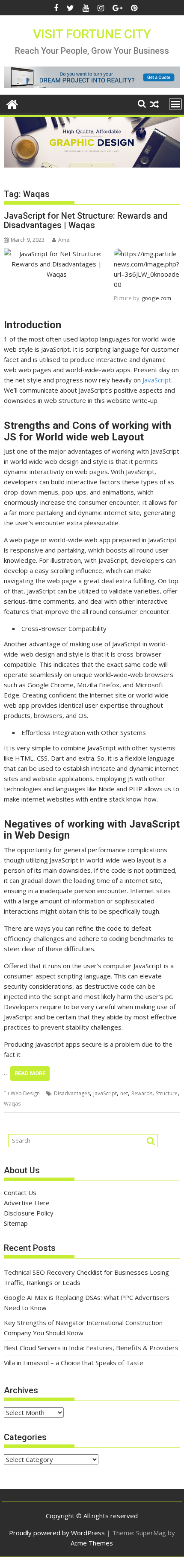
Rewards (141, 1093)
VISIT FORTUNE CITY (92, 33)
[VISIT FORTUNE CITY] (12, 103)
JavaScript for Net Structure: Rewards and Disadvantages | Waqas (86, 220)
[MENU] (175, 104)
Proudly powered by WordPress (57, 1532)
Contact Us (20, 1192)
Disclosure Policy (28, 1213)
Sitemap (16, 1223)
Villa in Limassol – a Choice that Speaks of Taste (73, 1362)
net (124, 1093)
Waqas (12, 1103)
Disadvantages (72, 1093)
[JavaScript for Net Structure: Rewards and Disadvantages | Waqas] (57, 253)
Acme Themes (92, 1543)
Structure (167, 1093)
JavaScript (156, 380)
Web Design (25, 1093)
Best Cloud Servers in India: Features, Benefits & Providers (91, 1347)
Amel (64, 239)
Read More (30, 1073)
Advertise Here (27, 1202)
